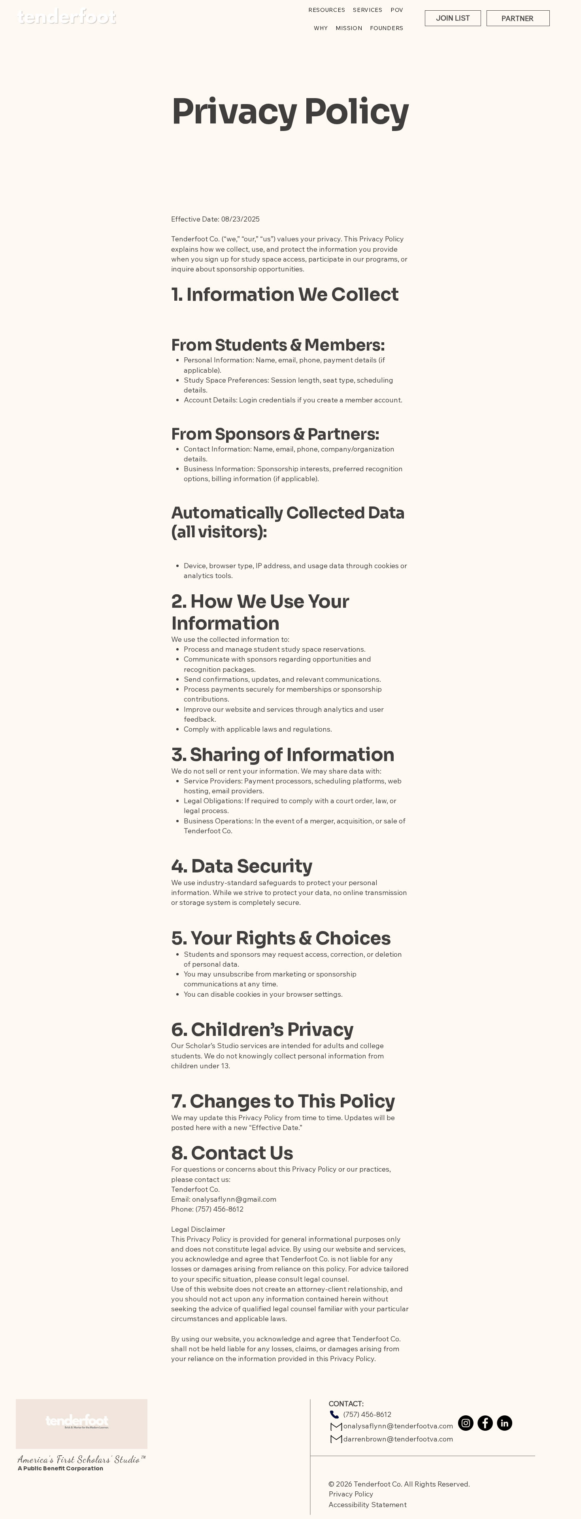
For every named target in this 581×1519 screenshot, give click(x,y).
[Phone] (334, 1414)
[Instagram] (465, 1423)
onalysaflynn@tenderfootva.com (398, 1425)
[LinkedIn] (504, 1423)
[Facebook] (485, 1423)
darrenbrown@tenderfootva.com (398, 1438)
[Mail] (336, 1427)
